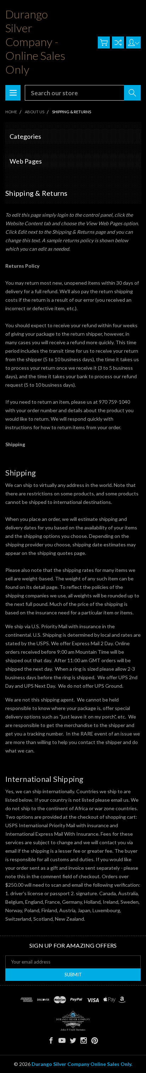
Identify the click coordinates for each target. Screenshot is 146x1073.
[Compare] (118, 42)
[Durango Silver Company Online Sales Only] (73, 1020)
